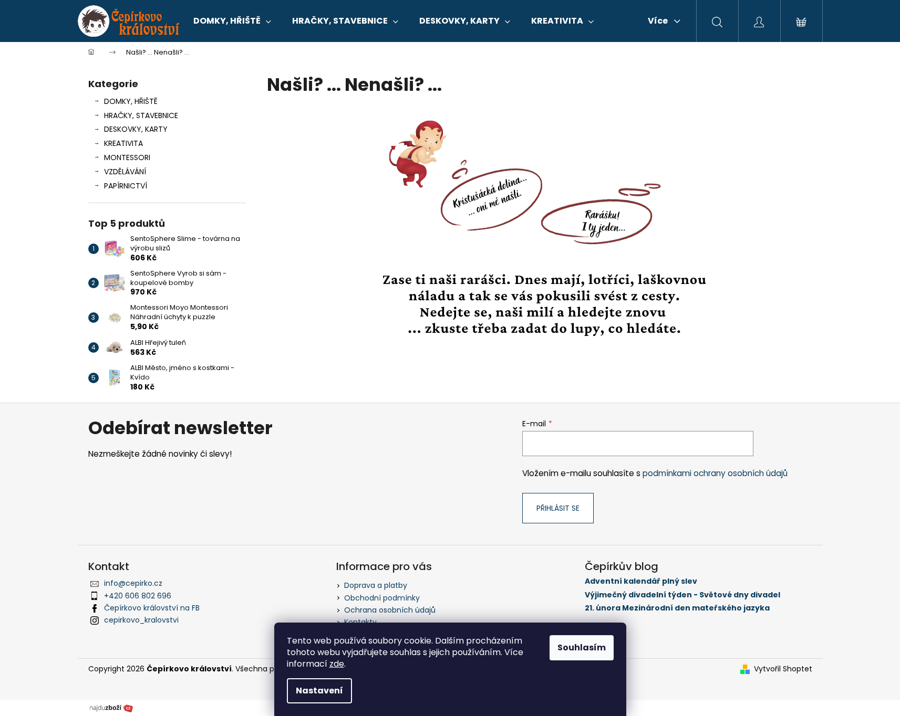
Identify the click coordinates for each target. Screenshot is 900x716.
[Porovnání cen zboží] (111, 707)
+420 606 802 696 (137, 596)
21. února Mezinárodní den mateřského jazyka (677, 608)
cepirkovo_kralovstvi (141, 620)
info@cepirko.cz (133, 583)
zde (336, 664)
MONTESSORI (127, 157)
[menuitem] (232, 21)
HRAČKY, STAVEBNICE (141, 115)
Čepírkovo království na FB (152, 608)
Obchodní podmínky (382, 598)
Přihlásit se (558, 508)
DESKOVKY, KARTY (136, 129)
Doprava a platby (375, 585)
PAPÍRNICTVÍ (125, 186)
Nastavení (319, 691)
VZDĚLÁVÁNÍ (125, 171)
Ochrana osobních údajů (390, 610)
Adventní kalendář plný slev (641, 581)
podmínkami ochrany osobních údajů (715, 473)
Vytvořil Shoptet (783, 669)
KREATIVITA (123, 143)
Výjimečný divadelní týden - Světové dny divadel (682, 595)
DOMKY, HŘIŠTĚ (131, 101)
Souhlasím (581, 647)
